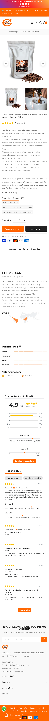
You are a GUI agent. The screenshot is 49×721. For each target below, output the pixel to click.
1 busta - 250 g (10, 202)
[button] (45, 22)
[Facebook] (11, 676)
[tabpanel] (24, 546)
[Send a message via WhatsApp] (4, 709)
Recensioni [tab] (13, 470)
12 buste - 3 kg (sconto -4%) (17, 207)
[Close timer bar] (47, 2)
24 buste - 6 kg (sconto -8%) (17, 212)
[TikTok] (9, 676)
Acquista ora (36, 229)
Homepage (13, 32)
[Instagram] (13, 676)
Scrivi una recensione (24, 461)
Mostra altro (24, 610)
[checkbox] (33, 478)
